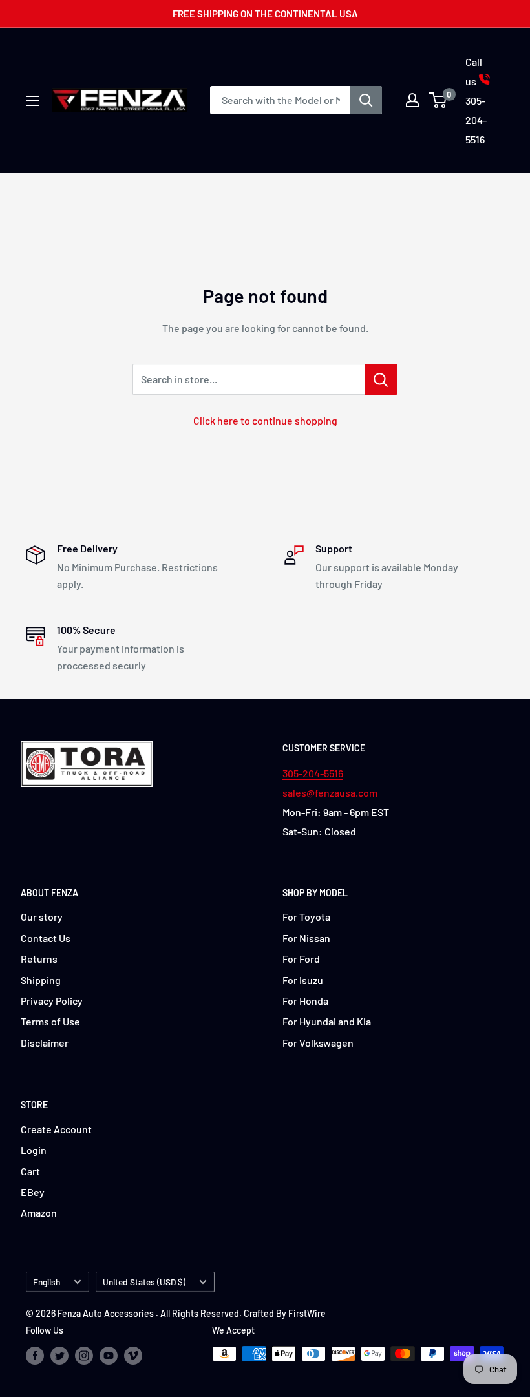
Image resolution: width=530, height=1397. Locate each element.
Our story (42, 916)
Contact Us (45, 938)
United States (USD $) (144, 1281)
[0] (438, 100)
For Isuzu (302, 980)
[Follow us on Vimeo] (133, 1355)
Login (34, 1150)
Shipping (41, 980)
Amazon (39, 1212)
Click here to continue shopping (265, 420)
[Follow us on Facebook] (35, 1355)
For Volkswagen (318, 1042)
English (46, 1281)
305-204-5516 (312, 773)
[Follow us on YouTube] (109, 1355)
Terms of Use (50, 1021)
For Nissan (306, 938)
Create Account (56, 1129)
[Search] (366, 100)
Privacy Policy (52, 1000)
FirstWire (307, 1313)
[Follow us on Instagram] (84, 1355)
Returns (39, 958)
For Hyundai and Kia (326, 1021)
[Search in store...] (381, 379)
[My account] (412, 100)
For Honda (305, 1000)
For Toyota (306, 916)
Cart (30, 1171)
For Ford (301, 958)
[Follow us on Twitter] (59, 1355)
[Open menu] (32, 101)
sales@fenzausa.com (329, 792)
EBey (33, 1192)
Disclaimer (45, 1042)
